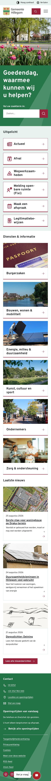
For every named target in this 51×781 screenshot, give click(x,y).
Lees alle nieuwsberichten (18, 661)
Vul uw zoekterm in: (14, 106)
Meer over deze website (14, 756)
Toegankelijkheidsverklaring (16, 739)
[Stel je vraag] (37, 775)
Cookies (7, 750)
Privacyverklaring (11, 744)
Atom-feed (8, 767)
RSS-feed (7, 761)
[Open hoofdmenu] (46, 11)
